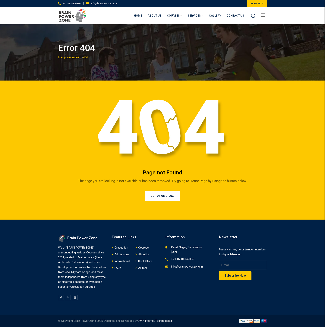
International (122, 261)
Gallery (215, 15)
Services (194, 15)
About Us (154, 15)
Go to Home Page (162, 195)
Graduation (121, 247)
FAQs (118, 268)
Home (138, 15)
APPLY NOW (256, 3)
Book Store (145, 261)
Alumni (142, 268)
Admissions (122, 254)
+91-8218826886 (71, 3)
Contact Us (235, 15)
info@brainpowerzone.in (104, 3)
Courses (173, 15)
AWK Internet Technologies (155, 320)
